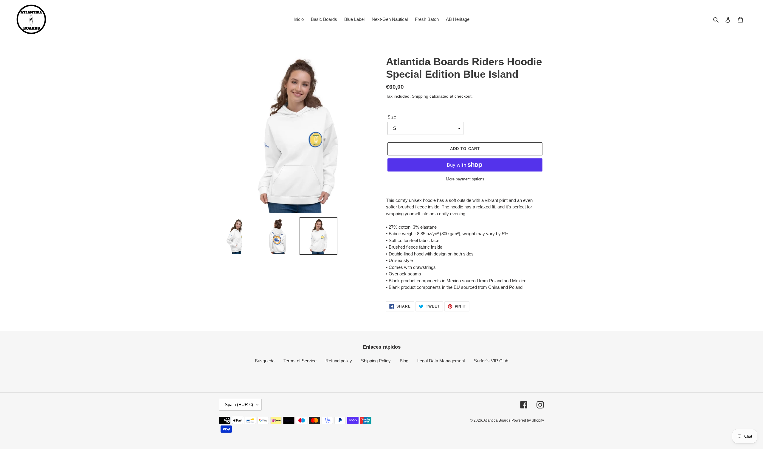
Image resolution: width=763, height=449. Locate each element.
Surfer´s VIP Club (491, 360)
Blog (404, 360)
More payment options (465, 179)
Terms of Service (300, 360)
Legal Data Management (441, 360)
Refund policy (338, 360)
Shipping (420, 96)
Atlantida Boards (496, 420)
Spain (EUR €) (239, 404)
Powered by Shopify (527, 420)
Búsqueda (265, 360)
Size (391, 116)
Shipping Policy (376, 360)
